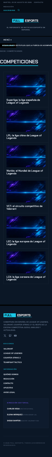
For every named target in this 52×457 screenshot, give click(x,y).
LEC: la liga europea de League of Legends (25, 243)
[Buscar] (18, 10)
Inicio (3, 51)
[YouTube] (15, 336)
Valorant (8, 349)
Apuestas (8, 388)
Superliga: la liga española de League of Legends (23, 101)
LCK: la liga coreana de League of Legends (25, 278)
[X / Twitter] (4, 336)
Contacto (38, 2)
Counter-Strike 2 (12, 358)
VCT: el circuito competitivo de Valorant (24, 207)
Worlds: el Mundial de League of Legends (24, 172)
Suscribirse (9, 10)
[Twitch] (10, 336)
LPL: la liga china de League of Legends (24, 137)
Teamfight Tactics (12, 362)
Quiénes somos (10, 374)
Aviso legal (9, 392)
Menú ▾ (7, 40)
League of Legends (12, 353)
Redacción (8, 6)
